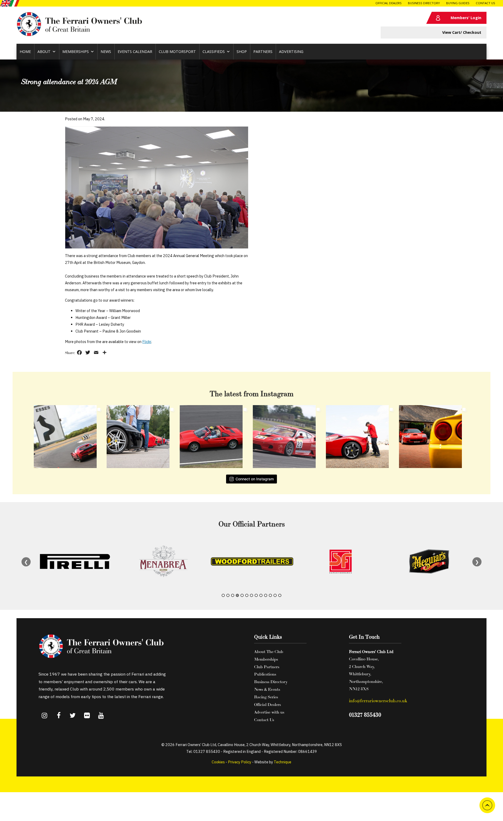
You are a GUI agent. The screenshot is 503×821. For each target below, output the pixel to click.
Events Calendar (135, 51)
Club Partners (266, 666)
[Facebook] (59, 716)
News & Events (267, 689)
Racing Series (266, 696)
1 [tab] (223, 595)
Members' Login (466, 17)
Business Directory (424, 3)
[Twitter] (73, 716)
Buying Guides (457, 3)
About (44, 51)
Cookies (218, 761)
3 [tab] (232, 595)
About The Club (268, 651)
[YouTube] (101, 716)
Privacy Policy (239, 761)
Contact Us (485, 3)
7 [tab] (251, 595)
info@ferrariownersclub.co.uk (378, 701)
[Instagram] (45, 716)
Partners (262, 51)
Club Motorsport (177, 51)
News (106, 51)
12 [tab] (275, 595)
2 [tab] (227, 595)
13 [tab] (279, 595)
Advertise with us (269, 712)
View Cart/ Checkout (461, 32)
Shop (242, 51)
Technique (282, 761)
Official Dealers (388, 3)
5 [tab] (242, 595)
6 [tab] (246, 595)
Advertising (291, 51)
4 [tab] (237, 595)
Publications (265, 674)
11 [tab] (270, 595)
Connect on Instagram (255, 479)
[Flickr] (87, 716)
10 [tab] (265, 595)
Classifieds (214, 51)
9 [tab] (261, 595)
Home (25, 51)
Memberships (75, 51)
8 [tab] (256, 595)
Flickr (146, 341)
